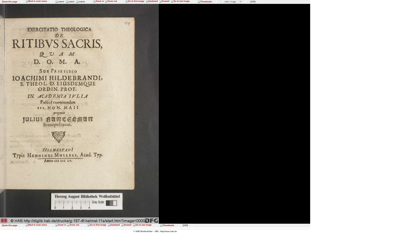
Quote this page (9, 1)
